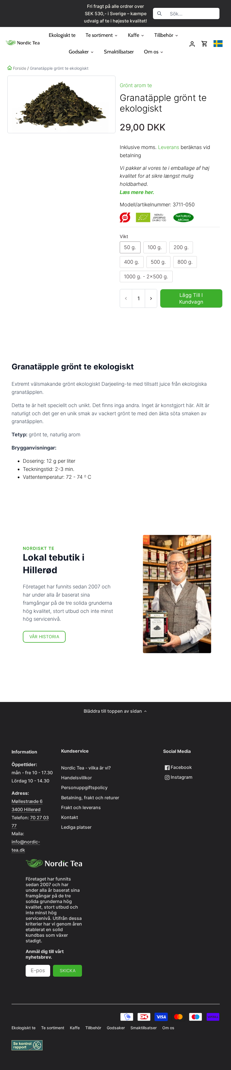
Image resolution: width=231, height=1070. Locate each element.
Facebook (181, 767)
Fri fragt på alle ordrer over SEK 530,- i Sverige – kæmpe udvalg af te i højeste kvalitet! (115, 13)
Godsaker (116, 1027)
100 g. (155, 247)
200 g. (181, 247)
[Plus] (151, 298)
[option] (60, 104)
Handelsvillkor (76, 777)
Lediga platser (76, 827)
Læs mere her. (137, 192)
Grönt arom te (136, 85)
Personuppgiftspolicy (84, 787)
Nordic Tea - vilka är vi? (86, 768)
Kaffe (75, 1027)
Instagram (181, 777)
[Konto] (192, 43)
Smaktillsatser (143, 1027)
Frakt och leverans (81, 807)
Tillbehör (93, 1027)
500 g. (158, 262)
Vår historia (44, 636)
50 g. (130, 247)
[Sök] (159, 13)
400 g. (131, 262)
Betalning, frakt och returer (90, 797)
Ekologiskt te (23, 1027)
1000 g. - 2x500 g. (146, 276)
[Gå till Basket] (204, 43)
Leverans (168, 147)
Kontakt (69, 817)
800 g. (185, 262)
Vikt (124, 236)
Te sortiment (52, 1027)
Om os (168, 1027)
